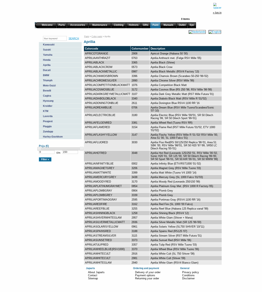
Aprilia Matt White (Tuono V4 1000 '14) (173, 172)
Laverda (48, 116)
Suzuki (47, 49)
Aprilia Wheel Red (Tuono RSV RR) (171, 122)
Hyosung (48, 100)
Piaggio (47, 126)
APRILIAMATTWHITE (98, 172)
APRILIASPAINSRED (98, 231)
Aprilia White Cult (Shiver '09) (168, 258)
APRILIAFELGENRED (98, 122)
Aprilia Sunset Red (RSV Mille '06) (171, 240)
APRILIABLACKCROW (98, 67)
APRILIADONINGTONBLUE (101, 103)
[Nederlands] (197, 31)
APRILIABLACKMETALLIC (101, 71)
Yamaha (47, 54)
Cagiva (47, 95)
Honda (47, 60)
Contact (92, 275)
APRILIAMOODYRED (98, 181)
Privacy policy (190, 272)
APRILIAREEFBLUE (97, 208)
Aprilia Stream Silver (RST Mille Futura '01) (176, 235)
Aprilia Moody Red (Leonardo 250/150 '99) (175, 181)
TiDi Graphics (61, 279)
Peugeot (48, 121)
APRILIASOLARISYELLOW (101, 226)
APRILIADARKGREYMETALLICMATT (107, 94)
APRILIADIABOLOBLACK (100, 98)
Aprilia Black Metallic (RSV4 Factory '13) (175, 71)
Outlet (182, 25)
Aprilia (47, 65)
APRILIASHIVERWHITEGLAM (103, 217)
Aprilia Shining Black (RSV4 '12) (170, 213)
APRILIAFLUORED (96, 142)
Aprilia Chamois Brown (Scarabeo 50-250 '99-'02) (179, 76)
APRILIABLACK (94, 62)
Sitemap (93, 278)
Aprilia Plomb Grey (162, 190)
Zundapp (48, 131)
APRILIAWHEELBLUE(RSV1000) (105, 249)
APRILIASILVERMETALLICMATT (105, 222)
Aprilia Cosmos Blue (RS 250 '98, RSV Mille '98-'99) (181, 89)
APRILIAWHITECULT (98, 253)
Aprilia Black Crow (161, 67)
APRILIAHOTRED (95, 152)
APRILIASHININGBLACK (100, 213)
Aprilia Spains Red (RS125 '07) (169, 231)
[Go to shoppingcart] (217, 6)
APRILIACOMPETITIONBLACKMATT (107, 85)
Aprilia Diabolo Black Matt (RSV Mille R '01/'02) (179, 98)
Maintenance (99, 25)
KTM (45, 111)
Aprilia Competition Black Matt (169, 85)
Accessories (77, 25)
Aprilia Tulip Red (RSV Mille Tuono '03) (174, 244)
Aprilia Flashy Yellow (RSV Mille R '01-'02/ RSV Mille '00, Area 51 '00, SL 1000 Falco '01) (184, 136)
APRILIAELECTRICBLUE (100, 115)
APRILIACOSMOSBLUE (99, 89)
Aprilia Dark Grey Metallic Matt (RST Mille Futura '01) (182, 94)
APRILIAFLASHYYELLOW (101, 134)
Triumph (47, 80)
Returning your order (147, 278)
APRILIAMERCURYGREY (100, 177)
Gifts (145, 25)
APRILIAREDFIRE (96, 204)
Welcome (47, 25)
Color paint (96, 36)
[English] (215, 31)
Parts (62, 25)
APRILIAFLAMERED (97, 127)
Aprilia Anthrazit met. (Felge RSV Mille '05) (176, 58)
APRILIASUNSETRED (98, 240)
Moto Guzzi (49, 85)
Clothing (118, 25)
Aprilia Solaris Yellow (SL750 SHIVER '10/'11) (177, 226)
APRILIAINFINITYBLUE (99, 163)
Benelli (47, 90)
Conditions (188, 275)
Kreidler (47, 106)
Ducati (47, 70)
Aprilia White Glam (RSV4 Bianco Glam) (174, 262)
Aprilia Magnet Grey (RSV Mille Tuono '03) (176, 168)
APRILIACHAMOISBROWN (101, 76)
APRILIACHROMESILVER (100, 80)
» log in (217, 12)
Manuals (168, 25)
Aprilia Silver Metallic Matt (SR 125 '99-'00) (176, 222)
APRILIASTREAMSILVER (100, 235)
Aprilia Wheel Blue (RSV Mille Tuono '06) (175, 249)
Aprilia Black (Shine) (163, 62)
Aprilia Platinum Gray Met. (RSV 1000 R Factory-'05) (182, 186)
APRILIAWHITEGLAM (98, 262)
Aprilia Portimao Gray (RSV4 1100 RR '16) (175, 199)
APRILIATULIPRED (96, 244)
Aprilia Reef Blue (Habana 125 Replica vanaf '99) (179, 208)
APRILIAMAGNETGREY (99, 168)
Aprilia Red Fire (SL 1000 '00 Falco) (172, 204)
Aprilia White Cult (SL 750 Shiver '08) (172, 253)
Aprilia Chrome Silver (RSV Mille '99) (172, 80)
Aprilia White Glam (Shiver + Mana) (172, 217)
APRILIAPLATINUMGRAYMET (103, 186)
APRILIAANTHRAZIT (97, 58)
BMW (46, 75)
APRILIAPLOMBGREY (98, 195)
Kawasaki (48, 44)
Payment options (145, 275)
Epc (192, 25)
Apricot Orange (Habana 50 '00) (169, 53)
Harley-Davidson (53, 136)
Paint (155, 25)
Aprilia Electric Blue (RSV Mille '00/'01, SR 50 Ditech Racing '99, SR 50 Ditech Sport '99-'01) (182, 117)
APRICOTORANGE (96, 53)
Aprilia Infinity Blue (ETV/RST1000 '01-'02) (176, 163)
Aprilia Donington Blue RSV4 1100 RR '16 (175, 103)
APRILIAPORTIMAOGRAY (101, 199)
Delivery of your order (147, 272)
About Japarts (96, 272)
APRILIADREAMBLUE (98, 107)
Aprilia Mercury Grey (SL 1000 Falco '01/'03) (177, 177)
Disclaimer (188, 278)
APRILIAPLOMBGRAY (98, 190)
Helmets (134, 25)
